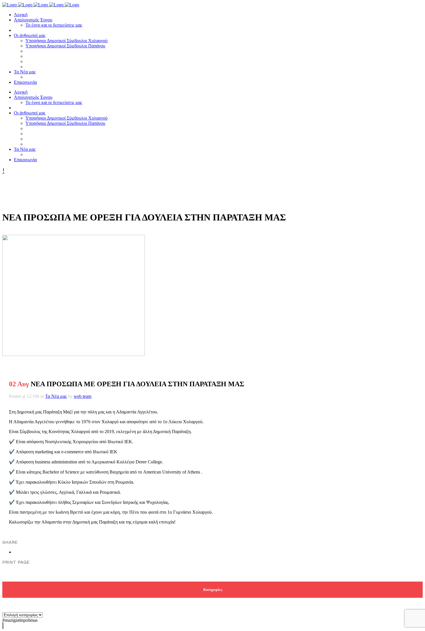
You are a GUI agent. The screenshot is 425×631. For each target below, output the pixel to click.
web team (82, 396)
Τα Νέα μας (56, 396)
